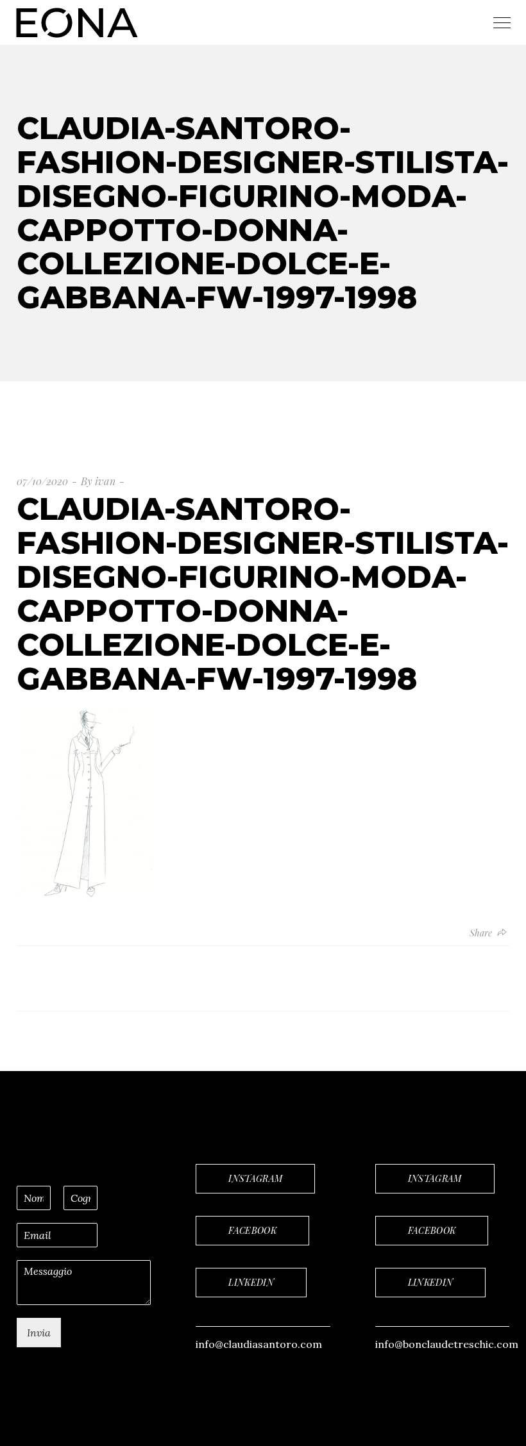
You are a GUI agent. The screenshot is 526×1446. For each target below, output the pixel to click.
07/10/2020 (43, 481)
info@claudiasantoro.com (259, 1344)
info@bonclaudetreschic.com (446, 1344)
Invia (39, 1332)
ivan (105, 481)
